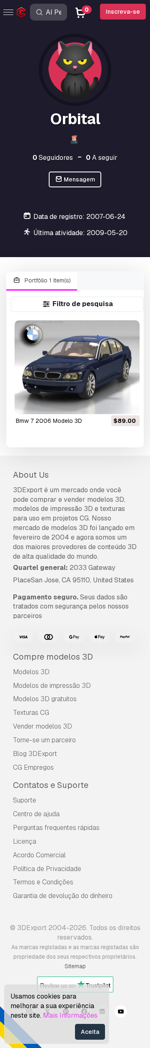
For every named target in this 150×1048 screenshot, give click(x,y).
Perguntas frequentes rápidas (56, 827)
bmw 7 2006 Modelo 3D (49, 421)
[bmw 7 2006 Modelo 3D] (77, 367)
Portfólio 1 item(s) (47, 280)
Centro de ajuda (36, 814)
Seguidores (52, 157)
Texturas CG (31, 712)
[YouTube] (120, 1012)
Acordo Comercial (39, 855)
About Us (31, 474)
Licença (24, 841)
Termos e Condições (43, 882)
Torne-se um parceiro (44, 740)
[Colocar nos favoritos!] (127, 402)
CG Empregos (33, 767)
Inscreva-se (123, 11)
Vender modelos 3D (42, 726)
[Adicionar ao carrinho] (110, 402)
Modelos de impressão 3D (52, 685)
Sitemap (75, 966)
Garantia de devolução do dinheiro (62, 895)
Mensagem (78, 179)
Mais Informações (70, 1015)
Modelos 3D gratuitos (45, 699)
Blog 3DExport (35, 753)
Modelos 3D (31, 672)
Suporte (24, 800)
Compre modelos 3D (53, 656)
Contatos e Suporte (50, 785)
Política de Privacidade (47, 868)
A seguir (102, 157)
